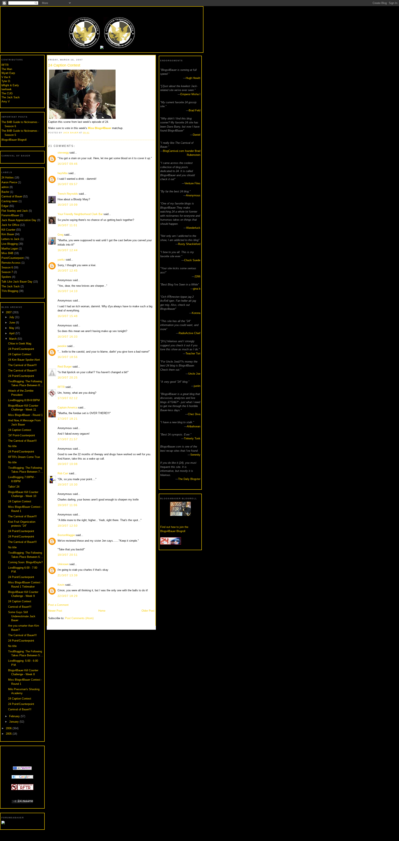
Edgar (5, 206)
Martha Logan (9, 248)
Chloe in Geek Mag (19, 343)
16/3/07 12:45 (68, 270)
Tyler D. (6, 81)
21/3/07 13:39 (68, 575)
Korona (196, 313)
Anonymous (193, 195)
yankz (61, 259)
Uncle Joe (194, 373)
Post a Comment (58, 604)
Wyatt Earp (8, 73)
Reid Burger (65, 366)
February (15, 716)
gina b (196, 288)
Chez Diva (194, 414)
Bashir (5, 191)
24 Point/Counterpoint (21, 348)
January (14, 721)
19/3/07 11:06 (67, 505)
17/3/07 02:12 (68, 398)
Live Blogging (9, 243)
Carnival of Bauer (11, 196)
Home (101, 610)
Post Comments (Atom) (79, 618)
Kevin (61, 584)
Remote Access (11, 262)
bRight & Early (10, 85)
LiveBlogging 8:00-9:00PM (24, 400)
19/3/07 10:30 (68, 484)
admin (5, 187)
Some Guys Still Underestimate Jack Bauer (21, 616)
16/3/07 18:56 (68, 357)
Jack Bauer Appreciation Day (18, 220)
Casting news (9, 201)
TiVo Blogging (9, 291)
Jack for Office (10, 224)
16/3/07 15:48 (68, 316)
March (13, 338)
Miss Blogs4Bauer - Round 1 (25, 415)
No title (12, 446)
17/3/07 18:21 (68, 418)
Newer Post (55, 610)
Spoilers (6, 276)
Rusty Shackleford (189, 244)
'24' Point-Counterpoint (21, 435)
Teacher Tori (193, 353)
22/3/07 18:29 (68, 596)
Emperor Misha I (190, 94)
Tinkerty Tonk (192, 438)
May (12, 328)
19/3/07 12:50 (68, 525)
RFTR (5, 64)
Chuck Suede (192, 260)
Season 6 (7, 267)
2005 (9, 733)
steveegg (63, 152)
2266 (197, 276)
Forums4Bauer (10, 215)
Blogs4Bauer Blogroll (14, 139)
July (12, 317)
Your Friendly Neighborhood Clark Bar (80, 214)
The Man (6, 69)
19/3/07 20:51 (68, 554)
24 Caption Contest (19, 354)
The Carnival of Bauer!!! (22, 365)
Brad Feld (194, 110)
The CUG (7, 93)
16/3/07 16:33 (68, 336)
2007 (9, 312)
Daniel (196, 134)
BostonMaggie (66, 535)
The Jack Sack (10, 97)
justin (197, 385)
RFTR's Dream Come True (24, 457)
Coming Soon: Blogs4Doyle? (25, 562)
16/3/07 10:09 (68, 204)
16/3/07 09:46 (68, 163)
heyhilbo (63, 173)
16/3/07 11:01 (67, 225)
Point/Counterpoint (12, 257)
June (12, 322)
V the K (6, 77)
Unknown (63, 564)
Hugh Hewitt (193, 78)
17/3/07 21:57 (68, 439)
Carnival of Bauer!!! (19, 606)
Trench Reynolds (68, 193)
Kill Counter (8, 229)
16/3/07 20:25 (68, 377)
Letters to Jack (10, 239)
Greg (60, 234)
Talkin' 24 (13, 486)
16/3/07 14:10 (68, 291)
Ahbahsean (193, 426)
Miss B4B (7, 253)
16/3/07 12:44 (68, 250)
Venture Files (192, 183)
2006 (9, 728)
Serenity (195, 454)
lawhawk (6, 89)
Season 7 (7, 272)
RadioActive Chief (189, 333)
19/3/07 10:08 (68, 464)
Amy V (5, 101)
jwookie (62, 346)
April (12, 333)
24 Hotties (7, 177)
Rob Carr (63, 473)
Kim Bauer (7, 234)
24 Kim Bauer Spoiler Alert (24, 359)
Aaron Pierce (9, 182)
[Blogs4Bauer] (22, 769)
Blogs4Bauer (101, 11)
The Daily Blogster (189, 479)
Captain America (67, 407)
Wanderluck (193, 227)
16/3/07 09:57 (68, 184)
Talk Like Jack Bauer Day (16, 281)
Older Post (148, 610)
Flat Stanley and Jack (14, 210)
